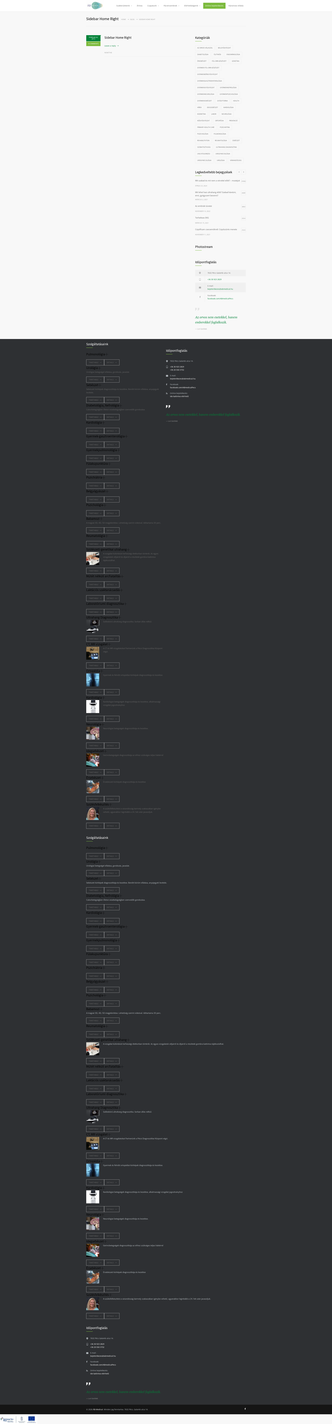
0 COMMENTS (93, 44)
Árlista (139, 5)
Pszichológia (202, 134)
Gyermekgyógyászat (206, 87)
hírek (199, 107)
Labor (213, 114)
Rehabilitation (203, 140)
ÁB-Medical (98, 1409)
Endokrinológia (233, 54)
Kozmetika (201, 114)
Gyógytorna (222, 101)
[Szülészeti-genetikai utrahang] (92, 558)
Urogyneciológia (223, 154)
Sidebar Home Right (118, 37)
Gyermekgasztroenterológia (209, 81)
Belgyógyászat (224, 48)
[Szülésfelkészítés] (92, 813)
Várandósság (235, 160)
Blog (132, 19)
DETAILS (110, 362)
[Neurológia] (92, 733)
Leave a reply (110, 46)
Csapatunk (152, 5)
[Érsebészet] (92, 786)
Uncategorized (203, 154)
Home (123, 19)
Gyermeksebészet (204, 101)
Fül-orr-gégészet (219, 61)
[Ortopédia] (92, 679)
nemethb (108, 53)
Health (236, 101)
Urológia (221, 160)
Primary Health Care (205, 127)
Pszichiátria (225, 127)
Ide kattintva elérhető (179, 396)
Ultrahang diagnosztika (226, 147)
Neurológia (226, 114)
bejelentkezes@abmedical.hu (220, 289)
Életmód (217, 54)
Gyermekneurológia (205, 94)
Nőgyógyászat (203, 121)
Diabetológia (202, 54)
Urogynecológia (204, 160)
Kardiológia (228, 107)
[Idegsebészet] (92, 760)
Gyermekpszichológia (229, 94)
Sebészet (236, 140)
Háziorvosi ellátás (236, 5)
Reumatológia (221, 140)
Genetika (235, 61)
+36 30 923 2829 (215, 279)
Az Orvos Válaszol (205, 48)
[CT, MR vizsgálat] (92, 653)
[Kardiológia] (92, 706)
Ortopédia (219, 121)
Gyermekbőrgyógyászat (207, 74)
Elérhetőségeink (191, 5)
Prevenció (233, 121)
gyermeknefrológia (228, 87)
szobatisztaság (203, 147)
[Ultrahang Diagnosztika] (92, 626)
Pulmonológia (220, 134)
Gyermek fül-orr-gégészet (208, 68)
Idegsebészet (212, 107)
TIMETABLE (93, 362)
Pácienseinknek (170, 5)
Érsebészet (201, 61)
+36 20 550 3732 (177, 370)
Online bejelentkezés (214, 5)
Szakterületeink (123, 5)
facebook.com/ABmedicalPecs (220, 298)
